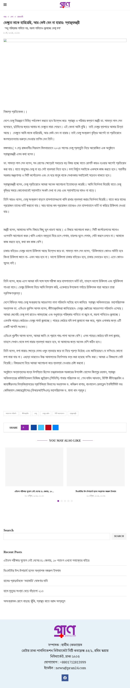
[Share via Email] (56, 427)
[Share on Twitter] (41, 427)
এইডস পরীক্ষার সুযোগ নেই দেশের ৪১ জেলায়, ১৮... (34, 491)
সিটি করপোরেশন (59, 413)
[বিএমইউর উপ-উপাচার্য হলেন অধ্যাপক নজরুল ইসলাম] (96, 467)
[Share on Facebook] (34, 427)
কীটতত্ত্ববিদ (25, 413)
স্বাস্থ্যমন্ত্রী (73, 413)
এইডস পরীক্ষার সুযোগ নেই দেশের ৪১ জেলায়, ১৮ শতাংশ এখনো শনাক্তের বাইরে (47, 560)
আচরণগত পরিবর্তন (11, 413)
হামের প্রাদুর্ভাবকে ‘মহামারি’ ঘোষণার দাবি (26, 581)
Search (9, 530)
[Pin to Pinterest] (48, 427)
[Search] (124, 5)
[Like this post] (26, 427)
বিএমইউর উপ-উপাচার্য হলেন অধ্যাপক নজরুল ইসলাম (96, 491)
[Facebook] (65, 677)
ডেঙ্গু (35, 413)
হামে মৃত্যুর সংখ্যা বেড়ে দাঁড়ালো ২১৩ (24, 591)
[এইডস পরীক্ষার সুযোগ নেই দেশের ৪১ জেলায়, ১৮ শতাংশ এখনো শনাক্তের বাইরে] (34, 467)
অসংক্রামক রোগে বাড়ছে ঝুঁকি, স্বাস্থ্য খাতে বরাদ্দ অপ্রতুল (35, 601)
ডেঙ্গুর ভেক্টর (45, 413)
